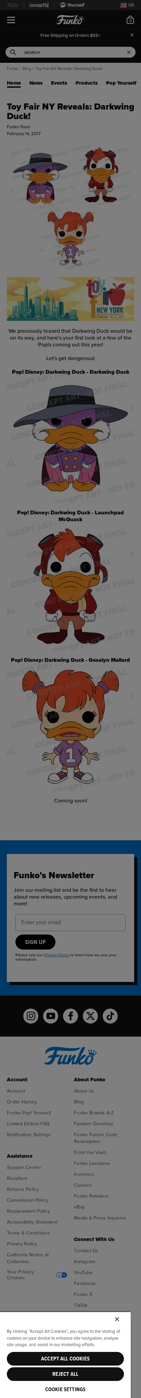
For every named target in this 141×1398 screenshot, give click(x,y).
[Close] (117, 1319)
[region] (65, 1354)
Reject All (65, 1374)
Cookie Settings (65, 1389)
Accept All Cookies (65, 1358)
